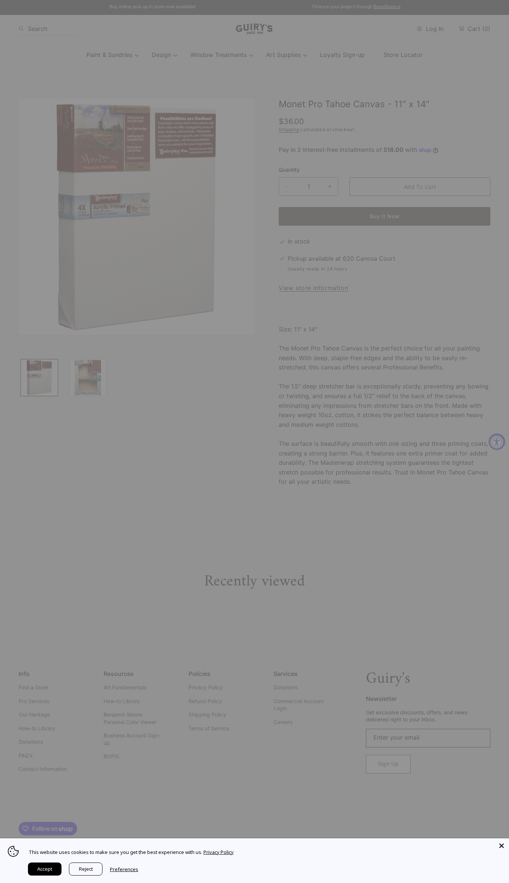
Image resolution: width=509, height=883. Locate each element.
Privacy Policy (218, 852)
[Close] (501, 845)
